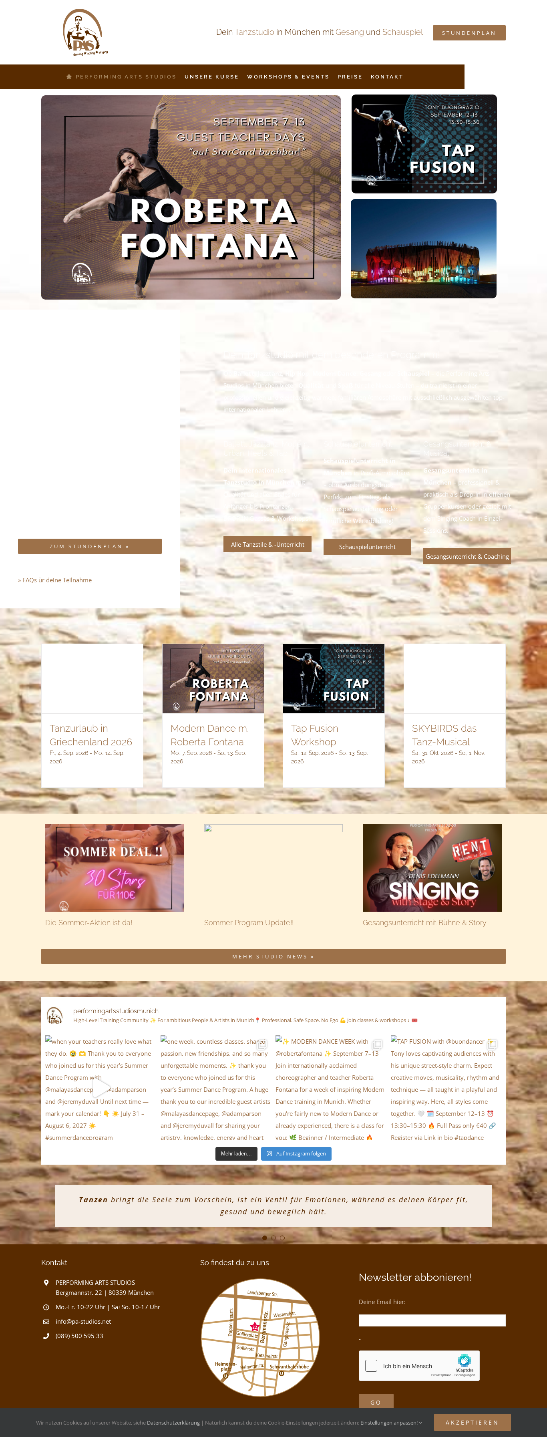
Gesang (350, 32)
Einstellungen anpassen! (389, 1422)
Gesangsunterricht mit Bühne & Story (425, 922)
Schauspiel (402, 32)
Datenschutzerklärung (173, 1422)
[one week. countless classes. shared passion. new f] (216, 1088)
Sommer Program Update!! (249, 922)
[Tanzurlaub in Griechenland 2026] (92, 678)
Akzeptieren (472, 1422)
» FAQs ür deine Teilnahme (55, 580)
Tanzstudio (254, 32)
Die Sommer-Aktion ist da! (88, 922)
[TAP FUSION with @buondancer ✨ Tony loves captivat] (446, 1088)
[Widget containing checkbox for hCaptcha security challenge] (419, 1365)
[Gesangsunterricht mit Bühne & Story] (432, 868)
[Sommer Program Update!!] (273, 868)
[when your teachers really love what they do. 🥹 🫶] (101, 1088)
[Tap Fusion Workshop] (333, 678)
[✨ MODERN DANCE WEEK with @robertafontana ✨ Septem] (331, 1088)
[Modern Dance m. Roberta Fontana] (213, 678)
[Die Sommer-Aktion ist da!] (114, 868)
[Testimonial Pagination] (264, 1238)
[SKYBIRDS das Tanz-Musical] (454, 678)
